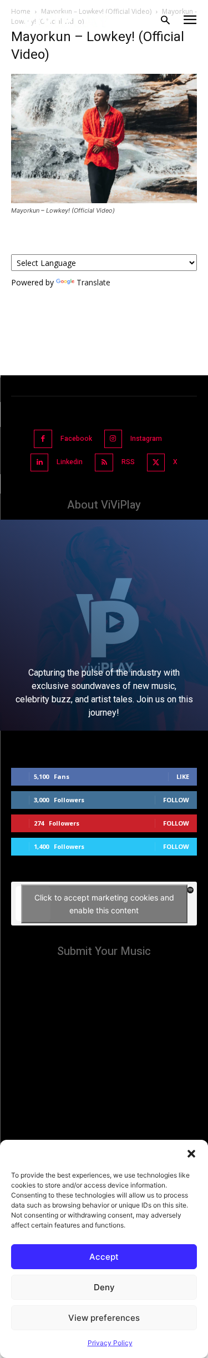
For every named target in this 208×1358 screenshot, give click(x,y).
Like (182, 776)
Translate (93, 282)
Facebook (76, 439)
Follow (176, 800)
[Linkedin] (40, 463)
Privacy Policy (110, 1343)
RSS (128, 462)
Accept (104, 1256)
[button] (191, 1153)
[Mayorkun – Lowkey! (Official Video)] (104, 200)
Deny (104, 1287)
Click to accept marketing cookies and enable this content (104, 904)
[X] (156, 463)
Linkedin (70, 462)
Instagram (146, 439)
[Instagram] (113, 439)
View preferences (104, 1317)
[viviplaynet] (65, 20)
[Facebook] (43, 439)
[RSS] (104, 463)
